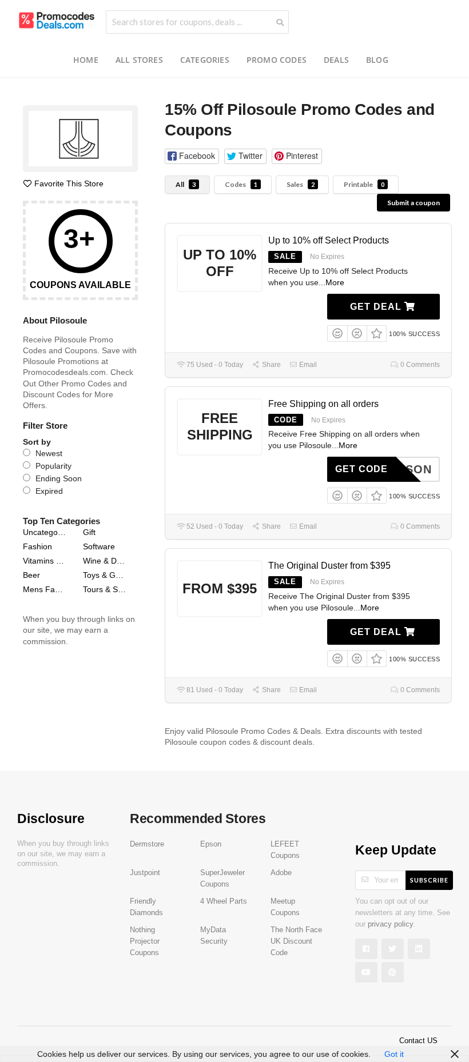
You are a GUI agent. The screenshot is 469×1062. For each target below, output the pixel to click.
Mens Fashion (45, 589)
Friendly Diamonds (146, 907)
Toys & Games (105, 575)
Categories (204, 59)
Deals (336, 59)
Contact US (418, 1041)
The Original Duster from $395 (329, 565)
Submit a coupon (413, 202)
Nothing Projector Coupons (145, 941)
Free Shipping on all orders (323, 404)
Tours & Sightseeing (105, 589)
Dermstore (147, 844)
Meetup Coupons (285, 907)
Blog (377, 59)
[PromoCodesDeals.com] (56, 19)
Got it (394, 1054)
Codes (241, 184)
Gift (89, 532)
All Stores (139, 59)
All (186, 184)
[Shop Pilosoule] (80, 140)
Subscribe (429, 880)
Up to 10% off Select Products (328, 240)
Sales (301, 184)
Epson (210, 844)
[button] (191, 156)
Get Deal (377, 307)
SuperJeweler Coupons (222, 878)
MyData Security (214, 935)
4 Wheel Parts (223, 901)
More (334, 282)
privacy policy (391, 924)
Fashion (37, 546)
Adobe (281, 873)
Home (85, 59)
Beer (31, 575)
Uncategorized (45, 532)
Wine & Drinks (105, 560)
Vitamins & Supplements (45, 560)
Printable (364, 184)
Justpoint (145, 873)
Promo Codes (277, 59)
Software (99, 546)
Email (307, 365)
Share (270, 365)
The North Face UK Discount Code (296, 941)
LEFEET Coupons (285, 850)
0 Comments (419, 365)
